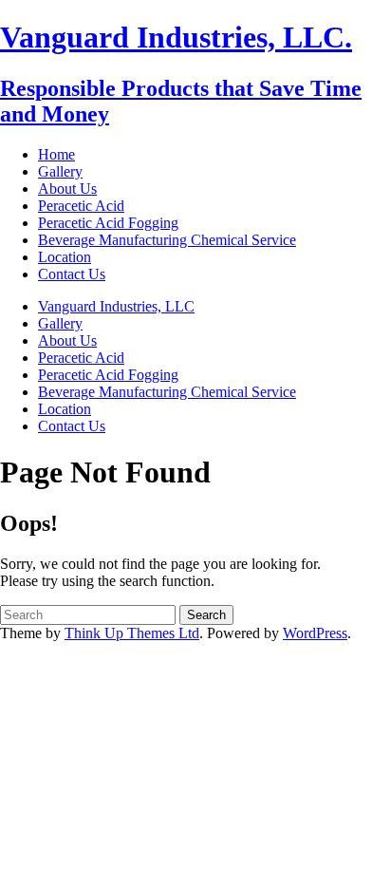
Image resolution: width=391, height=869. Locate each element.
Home (56, 154)
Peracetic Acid (81, 206)
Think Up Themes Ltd (132, 633)
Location (64, 257)
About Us (67, 188)
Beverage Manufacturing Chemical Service (167, 240)
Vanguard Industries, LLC (116, 306)
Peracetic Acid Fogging (108, 223)
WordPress (315, 633)
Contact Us (71, 274)
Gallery (60, 171)
